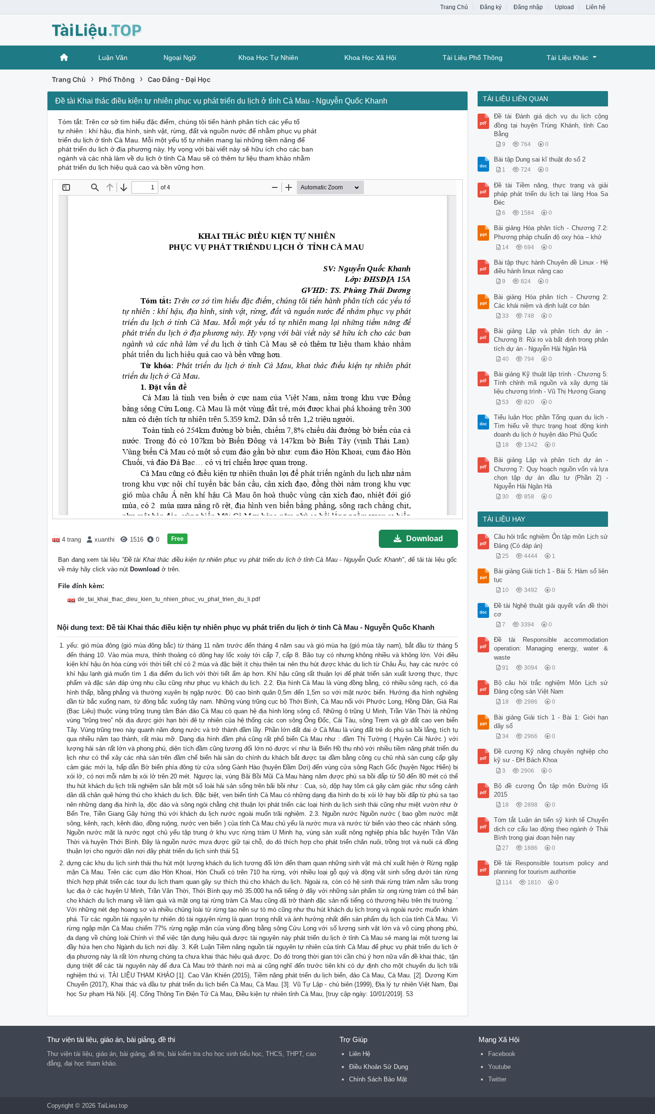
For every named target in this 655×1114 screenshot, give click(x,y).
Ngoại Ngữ (180, 57)
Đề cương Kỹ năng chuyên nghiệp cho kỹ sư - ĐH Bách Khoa (551, 756)
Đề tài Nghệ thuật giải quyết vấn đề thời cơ (551, 610)
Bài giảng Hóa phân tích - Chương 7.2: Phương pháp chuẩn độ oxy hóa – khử (551, 232)
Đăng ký (491, 7)
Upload (564, 7)
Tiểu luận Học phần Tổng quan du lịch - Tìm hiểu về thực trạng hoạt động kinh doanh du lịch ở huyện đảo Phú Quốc (551, 426)
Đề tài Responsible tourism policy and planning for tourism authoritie (551, 867)
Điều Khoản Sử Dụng (378, 1066)
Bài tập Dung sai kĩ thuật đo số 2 (539, 159)
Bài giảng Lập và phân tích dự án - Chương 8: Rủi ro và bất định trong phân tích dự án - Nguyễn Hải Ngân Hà (551, 339)
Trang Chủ (454, 7)
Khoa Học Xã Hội (370, 57)
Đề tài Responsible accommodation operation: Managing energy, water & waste (551, 648)
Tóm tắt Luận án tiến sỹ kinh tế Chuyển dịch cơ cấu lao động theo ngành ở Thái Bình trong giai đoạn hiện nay (551, 828)
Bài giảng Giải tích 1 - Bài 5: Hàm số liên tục (551, 575)
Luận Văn (113, 57)
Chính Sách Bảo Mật (378, 1079)
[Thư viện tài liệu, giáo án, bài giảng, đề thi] (123, 29)
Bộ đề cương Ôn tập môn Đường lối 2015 (551, 790)
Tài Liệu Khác (567, 57)
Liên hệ (596, 7)
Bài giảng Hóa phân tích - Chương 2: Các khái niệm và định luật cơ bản (551, 301)
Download (424, 538)
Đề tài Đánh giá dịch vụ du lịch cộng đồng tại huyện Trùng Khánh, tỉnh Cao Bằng (551, 125)
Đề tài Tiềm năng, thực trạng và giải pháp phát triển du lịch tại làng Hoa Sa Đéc (551, 194)
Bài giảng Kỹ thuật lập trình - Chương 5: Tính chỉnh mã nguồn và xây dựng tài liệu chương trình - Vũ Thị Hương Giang (551, 383)
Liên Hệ (359, 1053)
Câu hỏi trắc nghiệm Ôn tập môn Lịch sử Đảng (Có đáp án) (551, 541)
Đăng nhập (528, 7)
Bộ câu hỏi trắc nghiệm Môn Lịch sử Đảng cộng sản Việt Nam (551, 687)
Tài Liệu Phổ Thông (473, 57)
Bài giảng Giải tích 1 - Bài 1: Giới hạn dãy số (551, 722)
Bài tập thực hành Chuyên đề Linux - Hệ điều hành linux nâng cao (551, 267)
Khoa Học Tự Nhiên (268, 57)
